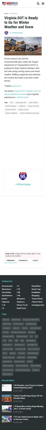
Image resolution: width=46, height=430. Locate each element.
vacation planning (23, 370)
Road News (36, 286)
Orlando (22, 353)
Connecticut (18, 324)
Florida (5, 332)
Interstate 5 (7, 345)
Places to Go (22, 305)
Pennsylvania (33, 353)
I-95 (11, 102)
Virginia (22, 106)
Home (6, 13)
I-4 (3, 308)
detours (16, 328)
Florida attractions (18, 332)
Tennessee (7, 361)
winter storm (11, 109)
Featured (5, 302)
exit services (35, 328)
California (6, 324)
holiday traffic (8, 336)
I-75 (18, 289)
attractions (16, 319)
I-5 (18, 286)
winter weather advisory (29, 113)
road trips (21, 357)
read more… (17, 86)
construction (31, 324)
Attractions (6, 289)
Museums (21, 299)
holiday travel (22, 336)
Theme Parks (37, 299)
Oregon (12, 353)
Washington (7, 374)
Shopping (35, 296)
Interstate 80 (8, 349)
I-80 (18, 292)
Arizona (6, 319)
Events (4, 299)
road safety (33, 102)
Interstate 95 (21, 102)
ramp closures (8, 357)
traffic (29, 361)
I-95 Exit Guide (17, 33)
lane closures (33, 349)
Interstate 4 (31, 340)
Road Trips (36, 289)
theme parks (19, 361)
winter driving (33, 106)
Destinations (7, 296)
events (24, 328)
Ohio (5, 353)
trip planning (8, 370)
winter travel (23, 109)
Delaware (6, 328)
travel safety (35, 365)
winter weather (11, 113)
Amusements (7, 286)
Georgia (32, 332)
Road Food (21, 308)
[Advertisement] (23, 141)
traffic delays (11, 106)
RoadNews (14, 13)
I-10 (3, 305)
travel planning (22, 365)
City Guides (6, 292)
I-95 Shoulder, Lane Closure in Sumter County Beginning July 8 (28, 386)
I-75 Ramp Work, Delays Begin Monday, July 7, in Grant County (28, 407)
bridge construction (31, 319)
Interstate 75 (32, 345)
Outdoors (21, 302)
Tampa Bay (32, 357)
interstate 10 (19, 345)
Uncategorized (38, 305)
